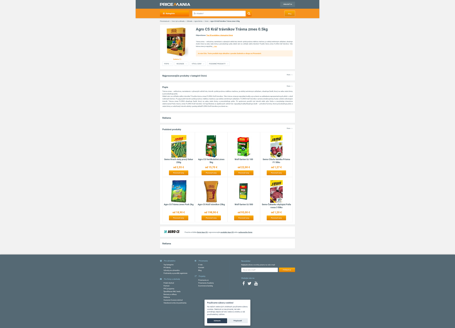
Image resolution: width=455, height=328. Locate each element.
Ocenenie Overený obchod (173, 300)
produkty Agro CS (227, 232)
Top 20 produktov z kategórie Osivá (219, 35)
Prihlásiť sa (287, 4)
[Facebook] (243, 284)
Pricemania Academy (206, 283)
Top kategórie (168, 265)
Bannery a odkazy (170, 294)
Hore (288, 75)
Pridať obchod (169, 283)
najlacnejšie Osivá (245, 232)
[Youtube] (256, 284)
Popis (166, 64)
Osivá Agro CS (202, 232)
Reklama (167, 297)
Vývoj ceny (196, 64)
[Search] (249, 13)
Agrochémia (198, 21)
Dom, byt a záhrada (178, 21)
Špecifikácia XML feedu (172, 291)
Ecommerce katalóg (205, 286)
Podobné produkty (217, 64)
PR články (167, 267)
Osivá (206, 21)
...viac (215, 46)
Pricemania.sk (165, 21)
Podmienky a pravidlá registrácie (175, 273)
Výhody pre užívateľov (172, 270)
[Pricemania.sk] (175, 4)
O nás (200, 265)
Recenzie (180, 64)
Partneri (166, 286)
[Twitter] (249, 284)
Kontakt (201, 267)
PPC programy (169, 289)
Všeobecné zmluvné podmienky (175, 303)
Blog (289, 14)
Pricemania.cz (203, 280)
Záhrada (189, 21)
